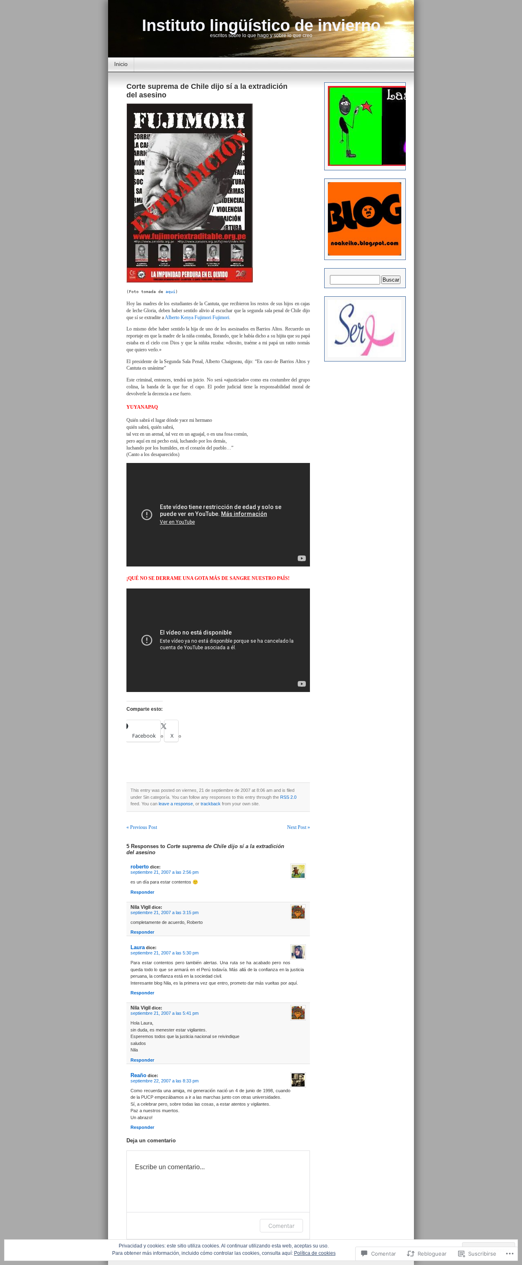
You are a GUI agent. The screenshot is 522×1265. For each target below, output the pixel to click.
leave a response (176, 803)
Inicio (121, 64)
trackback (211, 803)
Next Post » (298, 827)
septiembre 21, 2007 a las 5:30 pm (164, 952)
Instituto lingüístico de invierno (261, 25)
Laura (137, 947)
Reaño (138, 1075)
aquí (170, 291)
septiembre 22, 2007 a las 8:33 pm (164, 1080)
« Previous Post (141, 827)
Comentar (281, 1225)
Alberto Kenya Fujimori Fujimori (197, 317)
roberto (139, 867)
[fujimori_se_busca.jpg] (190, 281)
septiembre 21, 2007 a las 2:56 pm (164, 872)
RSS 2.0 (288, 797)
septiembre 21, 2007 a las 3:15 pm (164, 912)
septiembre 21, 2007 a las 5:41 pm (164, 1013)
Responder (142, 892)
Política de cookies (315, 1253)
